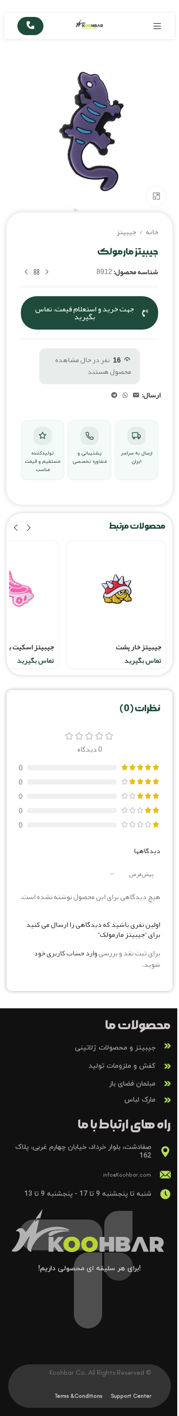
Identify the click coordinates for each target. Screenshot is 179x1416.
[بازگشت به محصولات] (36, 272)
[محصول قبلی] (47, 272)
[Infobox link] (89, 1046)
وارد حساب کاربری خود (65, 953)
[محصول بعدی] (26, 272)
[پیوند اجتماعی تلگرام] (114, 395)
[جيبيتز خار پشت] (116, 590)
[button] (28, 528)
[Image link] (89, 1238)
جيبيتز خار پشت (138, 647)
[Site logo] (90, 29)
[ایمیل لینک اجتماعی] (136, 395)
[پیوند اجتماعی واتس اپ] (125, 395)
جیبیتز (126, 232)
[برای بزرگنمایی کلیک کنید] (156, 196)
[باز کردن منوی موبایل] (157, 26)
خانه (152, 232)
